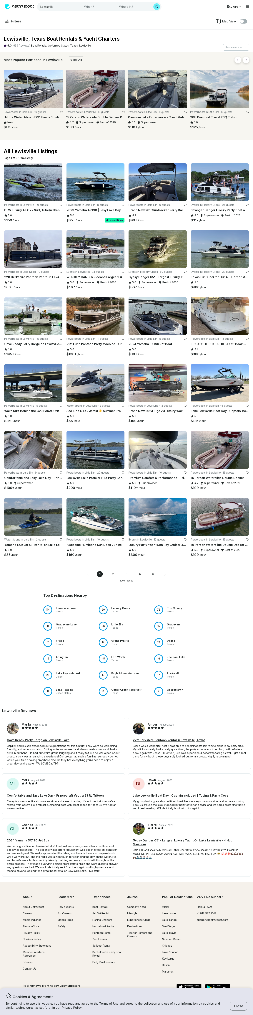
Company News (137, 906)
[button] (38, 45)
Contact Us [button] (29, 968)
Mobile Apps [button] (65, 919)
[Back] (237, 60)
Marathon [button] (168, 971)
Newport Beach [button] (171, 939)
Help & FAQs (204, 906)
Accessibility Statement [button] (37, 945)
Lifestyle (132, 913)
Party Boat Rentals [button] (103, 962)
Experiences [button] (101, 897)
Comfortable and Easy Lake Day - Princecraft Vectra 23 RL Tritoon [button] (55, 795)
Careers (28, 913)
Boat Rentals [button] (100, 906)
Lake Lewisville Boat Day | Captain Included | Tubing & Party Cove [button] (180, 795)
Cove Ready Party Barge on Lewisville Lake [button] (38, 740)
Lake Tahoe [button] (169, 919)
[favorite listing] (61, 112)
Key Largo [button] (168, 958)
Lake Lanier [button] (169, 913)
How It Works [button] (66, 906)
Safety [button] (62, 926)
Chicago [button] (167, 945)
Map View (229, 21)
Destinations (134, 926)
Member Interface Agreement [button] (34, 953)
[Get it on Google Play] (217, 988)
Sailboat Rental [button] (101, 945)
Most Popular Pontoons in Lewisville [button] (33, 60)
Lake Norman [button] (170, 952)
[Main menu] (247, 6)
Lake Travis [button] (169, 932)
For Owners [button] (65, 913)
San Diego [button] (168, 926)
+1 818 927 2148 (207, 913)
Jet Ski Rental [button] (100, 913)
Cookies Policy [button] (32, 939)
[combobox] (59, 6)
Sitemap (28, 962)
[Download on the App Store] (189, 988)
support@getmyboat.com (212, 919)
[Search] (156, 6)
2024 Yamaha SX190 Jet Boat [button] (28, 840)
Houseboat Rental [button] (103, 926)
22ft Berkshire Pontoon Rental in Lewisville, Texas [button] (169, 740)
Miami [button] (165, 906)
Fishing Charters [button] (102, 919)
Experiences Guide (139, 919)
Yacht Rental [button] (99, 939)
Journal (132, 897)
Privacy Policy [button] (72, 1007)
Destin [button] (166, 965)
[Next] (246, 60)
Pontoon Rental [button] (101, 932)
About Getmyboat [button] (33, 906)
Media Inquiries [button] (32, 919)
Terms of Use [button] (109, 1003)
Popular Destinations (177, 897)
